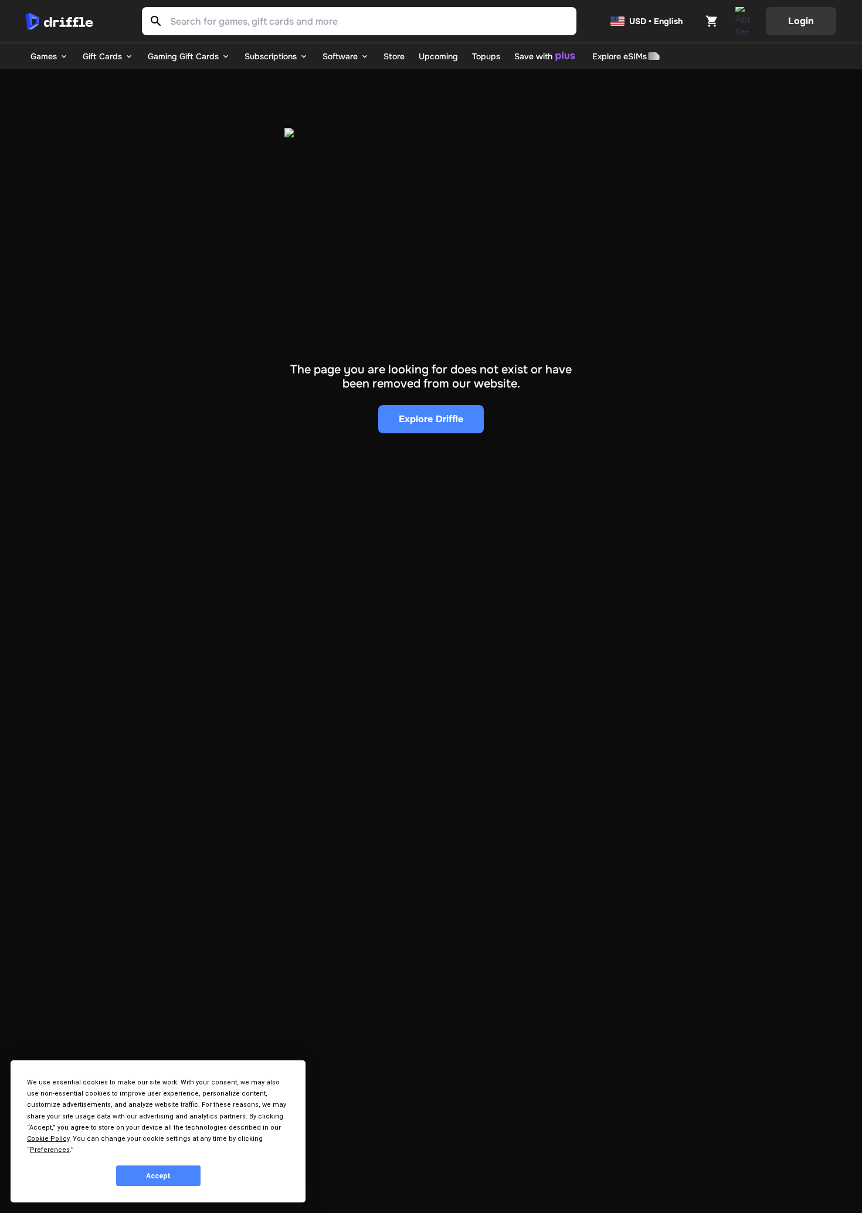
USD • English (656, 21)
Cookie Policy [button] (48, 1139)
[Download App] (742, 21)
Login (801, 21)
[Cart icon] (712, 21)
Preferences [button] (50, 1150)
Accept (158, 1176)
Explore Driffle (431, 419)
